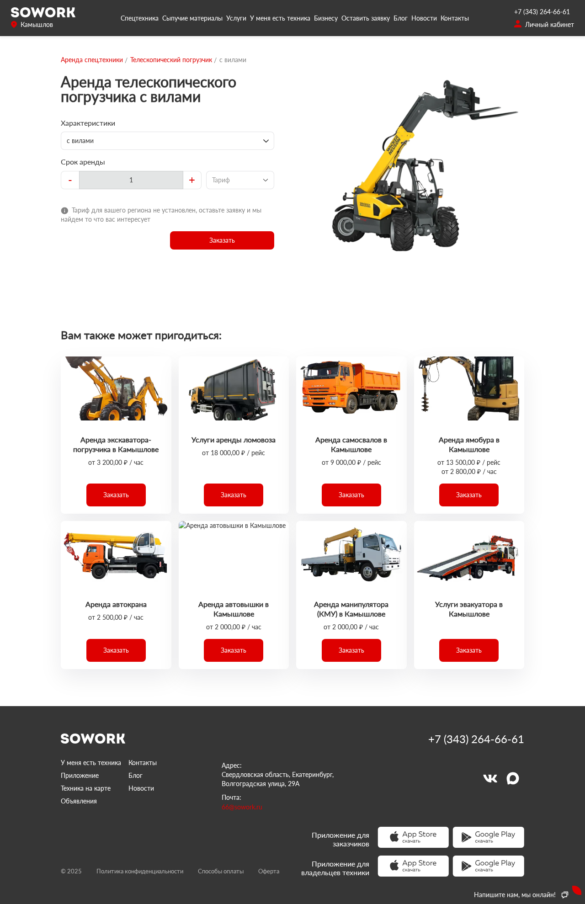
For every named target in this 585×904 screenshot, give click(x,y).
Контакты (455, 18)
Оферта (268, 871)
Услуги (236, 18)
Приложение (80, 775)
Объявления (79, 801)
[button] (222, 240)
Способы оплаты (221, 871)
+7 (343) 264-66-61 (542, 12)
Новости (424, 18)
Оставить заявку (365, 18)
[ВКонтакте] (490, 778)
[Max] (512, 778)
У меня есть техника (280, 18)
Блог (401, 18)
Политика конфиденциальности (139, 871)
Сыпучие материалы (192, 18)
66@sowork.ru (242, 807)
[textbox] (131, 180)
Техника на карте (86, 788)
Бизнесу (326, 18)
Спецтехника (140, 18)
